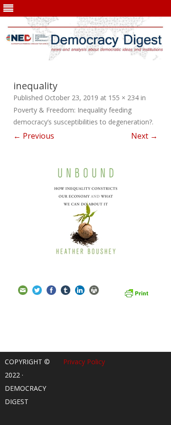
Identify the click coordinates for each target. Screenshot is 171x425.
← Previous (33, 136)
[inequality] (85, 210)
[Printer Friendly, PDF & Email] (136, 292)
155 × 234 (123, 97)
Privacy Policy (84, 361)
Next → (144, 136)
